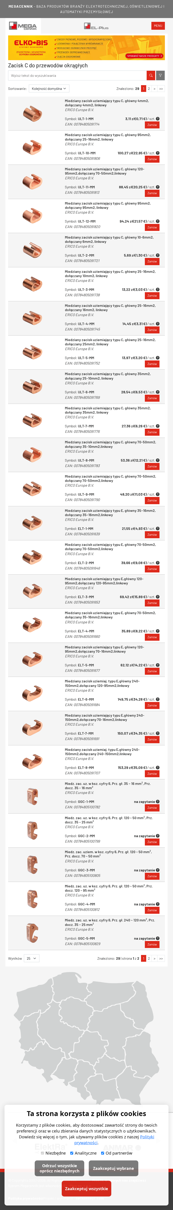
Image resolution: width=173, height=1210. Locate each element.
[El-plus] (96, 26)
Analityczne (86, 1153)
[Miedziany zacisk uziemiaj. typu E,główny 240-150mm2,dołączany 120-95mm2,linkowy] (32, 694)
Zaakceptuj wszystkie (86, 1188)
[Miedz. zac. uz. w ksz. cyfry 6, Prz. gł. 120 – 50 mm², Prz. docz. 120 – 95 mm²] (32, 899)
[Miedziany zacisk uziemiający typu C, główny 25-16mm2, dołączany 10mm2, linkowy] (32, 284)
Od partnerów (119, 1153)
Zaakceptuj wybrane (113, 1168)
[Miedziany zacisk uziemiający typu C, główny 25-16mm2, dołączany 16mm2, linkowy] (32, 318)
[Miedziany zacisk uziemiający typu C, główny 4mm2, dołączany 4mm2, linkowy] (32, 113)
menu (158, 25)
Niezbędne (56, 1153)
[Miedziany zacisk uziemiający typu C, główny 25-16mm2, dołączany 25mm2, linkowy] (32, 352)
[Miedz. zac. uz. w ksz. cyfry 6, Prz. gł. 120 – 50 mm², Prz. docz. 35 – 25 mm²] (32, 831)
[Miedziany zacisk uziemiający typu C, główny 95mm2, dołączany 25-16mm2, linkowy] (32, 147)
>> (161, 88)
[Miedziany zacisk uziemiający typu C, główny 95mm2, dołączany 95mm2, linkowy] (32, 216)
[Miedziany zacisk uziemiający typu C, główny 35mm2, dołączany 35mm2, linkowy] (32, 421)
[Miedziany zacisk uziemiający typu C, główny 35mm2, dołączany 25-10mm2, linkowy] (32, 386)
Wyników (15, 958)
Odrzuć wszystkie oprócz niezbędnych (60, 1168)
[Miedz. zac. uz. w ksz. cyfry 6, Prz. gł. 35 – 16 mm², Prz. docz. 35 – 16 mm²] (32, 796)
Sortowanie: (17, 88)
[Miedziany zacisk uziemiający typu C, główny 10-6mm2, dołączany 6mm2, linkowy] (32, 250)
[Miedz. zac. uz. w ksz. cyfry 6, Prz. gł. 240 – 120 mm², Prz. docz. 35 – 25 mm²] (32, 933)
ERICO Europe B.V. (79, 109)
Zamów (152, 125)
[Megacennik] (23, 26)
